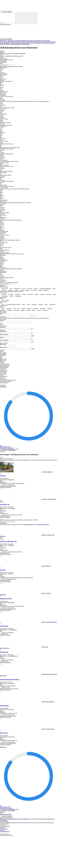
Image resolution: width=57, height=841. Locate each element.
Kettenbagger (19, 40)
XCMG (7, 44)
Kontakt (9, 814)
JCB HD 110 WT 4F (6, 598)
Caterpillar (27, 43)
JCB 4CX (3, 476)
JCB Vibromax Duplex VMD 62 (9, 679)
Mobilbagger (10, 41)
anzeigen (3, 385)
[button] (28, 31)
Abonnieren (3, 523)
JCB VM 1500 (4, 705)
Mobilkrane (39, 41)
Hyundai (44, 43)
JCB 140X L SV (5, 504)
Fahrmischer (53, 41)
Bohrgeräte (34, 41)
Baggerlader (17, 41)
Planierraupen (3, 41)
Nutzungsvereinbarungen (43, 524)
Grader (1, 43)
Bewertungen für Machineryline (46, 819)
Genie (36, 43)
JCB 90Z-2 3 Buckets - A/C (8, 541)
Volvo (4, 44)
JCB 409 (2, 570)
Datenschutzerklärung (23, 819)
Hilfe (6, 814)
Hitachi (39, 43)
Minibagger (25, 40)
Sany (1, 44)
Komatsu (48, 43)
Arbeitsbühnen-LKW (9, 43)
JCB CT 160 (4, 733)
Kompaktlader (46, 41)
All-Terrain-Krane (46, 40)
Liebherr (53, 43)
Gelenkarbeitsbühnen (25, 41)
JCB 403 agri (4, 626)
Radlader (31, 40)
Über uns (2, 814)
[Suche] (26, 18)
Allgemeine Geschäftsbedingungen (8, 819)
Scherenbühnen (37, 40)
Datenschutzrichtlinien (28, 524)
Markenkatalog (3, 820)
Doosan (32, 43)
